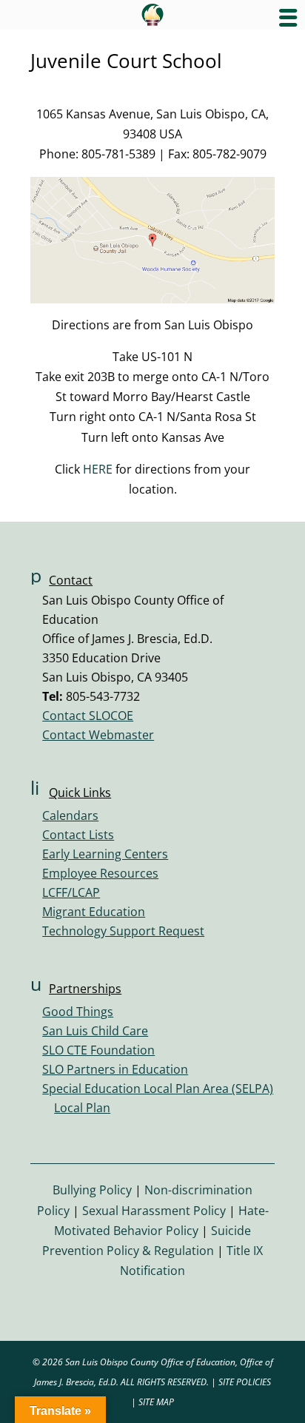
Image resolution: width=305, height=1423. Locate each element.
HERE (98, 469)
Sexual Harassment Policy (154, 1210)
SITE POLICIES (244, 1382)
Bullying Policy (92, 1190)
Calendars (70, 815)
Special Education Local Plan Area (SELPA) (157, 1088)
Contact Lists (78, 835)
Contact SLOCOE (87, 715)
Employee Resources (100, 873)
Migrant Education (93, 912)
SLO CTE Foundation (98, 1050)
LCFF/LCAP (71, 892)
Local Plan (82, 1108)
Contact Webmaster (98, 735)
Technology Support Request (123, 931)
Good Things (77, 1011)
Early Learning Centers (105, 854)
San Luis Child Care (95, 1031)
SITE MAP (156, 1402)
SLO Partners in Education (115, 1069)
